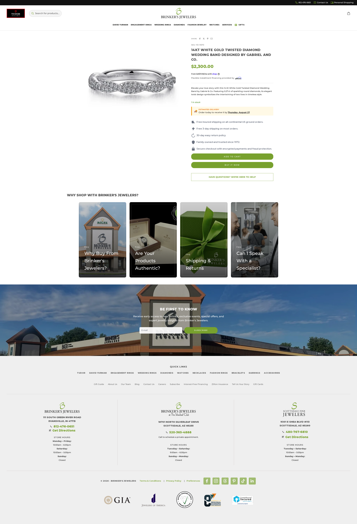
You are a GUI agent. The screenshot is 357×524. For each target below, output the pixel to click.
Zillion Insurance (220, 384)
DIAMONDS (166, 373)
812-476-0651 (305, 2)
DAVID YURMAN (98, 373)
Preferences (193, 480)
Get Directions (63, 430)
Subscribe (201, 330)
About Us (112, 384)
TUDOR (81, 373)
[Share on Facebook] (200, 39)
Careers (162, 384)
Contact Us (322, 2)
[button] (45, 13)
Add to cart (232, 156)
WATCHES (183, 373)
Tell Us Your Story (240, 384)
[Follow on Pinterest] (234, 481)
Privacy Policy (173, 480)
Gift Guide (99, 384)
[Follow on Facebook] (206, 481)
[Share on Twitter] (204, 39)
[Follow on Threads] (225, 481)
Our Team (126, 384)
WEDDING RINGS (147, 373)
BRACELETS (238, 373)
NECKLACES (199, 373)
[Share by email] (211, 39)
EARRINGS (254, 373)
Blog (137, 384)
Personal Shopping (344, 2)
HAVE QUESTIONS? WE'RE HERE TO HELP (232, 177)
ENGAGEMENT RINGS (122, 373)
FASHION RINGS (219, 373)
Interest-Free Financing (196, 384)
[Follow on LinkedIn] (252, 481)
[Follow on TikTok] (243, 481)
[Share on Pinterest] (208, 39)
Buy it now (232, 165)
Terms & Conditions (150, 480)
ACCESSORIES (272, 373)
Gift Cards (258, 384)
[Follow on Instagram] (216, 481)
